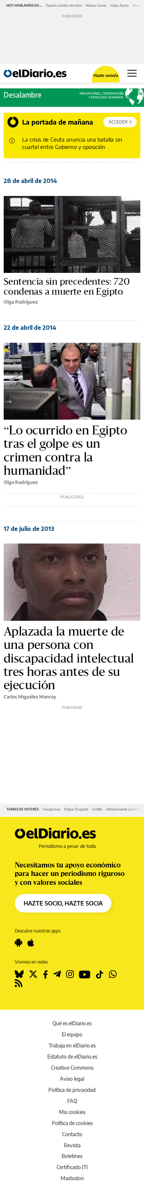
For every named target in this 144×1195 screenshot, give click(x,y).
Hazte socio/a (105, 75)
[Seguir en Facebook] (45, 974)
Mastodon (72, 1178)
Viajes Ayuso (119, 5)
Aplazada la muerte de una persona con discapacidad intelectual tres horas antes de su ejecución (69, 658)
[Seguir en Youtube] (84, 974)
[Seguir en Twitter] (33, 974)
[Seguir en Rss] (19, 983)
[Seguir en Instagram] (70, 974)
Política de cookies (72, 1123)
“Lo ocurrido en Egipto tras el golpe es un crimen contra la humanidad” (65, 450)
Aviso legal (72, 1079)
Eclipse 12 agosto (76, 809)
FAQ (72, 1101)
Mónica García (96, 5)
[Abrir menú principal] (132, 73)
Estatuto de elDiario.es (72, 1056)
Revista (72, 1145)
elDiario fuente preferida (123, 809)
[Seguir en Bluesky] (19, 974)
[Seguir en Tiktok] (100, 974)
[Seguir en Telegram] (57, 974)
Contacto (72, 1134)
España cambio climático (64, 5)
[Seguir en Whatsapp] (113, 974)
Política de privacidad (72, 1090)
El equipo (72, 1034)
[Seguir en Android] (18, 942)
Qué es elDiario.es (72, 1023)
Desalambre (22, 94)
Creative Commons (72, 1067)
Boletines (72, 1156)
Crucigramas (51, 809)
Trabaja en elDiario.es (72, 1045)
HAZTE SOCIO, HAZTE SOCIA (63, 903)
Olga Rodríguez (21, 302)
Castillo (97, 809)
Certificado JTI (72, 1167)
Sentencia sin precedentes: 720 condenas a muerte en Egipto (67, 287)
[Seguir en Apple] (30, 942)
